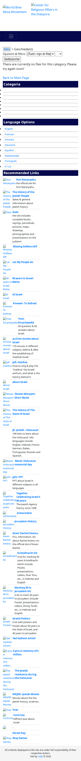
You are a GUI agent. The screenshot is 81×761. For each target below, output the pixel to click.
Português (11, 161)
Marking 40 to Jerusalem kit (23, 589)
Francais (9, 134)
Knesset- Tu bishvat (25, 303)
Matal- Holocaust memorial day (25, 462)
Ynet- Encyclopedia (26, 320)
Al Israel (17, 294)
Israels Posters (21, 618)
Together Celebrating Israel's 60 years (28, 497)
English (9, 128)
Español (9, 150)
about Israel (19, 382)
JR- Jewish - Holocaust (25, 430)
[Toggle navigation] (11, 36)
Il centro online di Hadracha (41, 23)
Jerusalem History (25, 521)
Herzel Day (19, 733)
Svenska (9, 139)
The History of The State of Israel (23, 412)
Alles (7, 49)
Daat (15, 212)
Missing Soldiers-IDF (25, 246)
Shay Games (19, 738)
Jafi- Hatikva (19, 362)
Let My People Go (22, 262)
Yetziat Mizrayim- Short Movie (25, 395)
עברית (8, 166)
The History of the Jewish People (23, 193)
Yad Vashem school (24, 638)
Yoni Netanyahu (26, 179)
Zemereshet (24, 513)
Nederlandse (12, 155)
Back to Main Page (16, 78)
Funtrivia (19, 715)
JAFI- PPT (17, 477)
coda (40, 756)
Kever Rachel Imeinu (25, 533)
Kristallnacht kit (27, 553)
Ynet (15, 709)
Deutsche (10, 145)
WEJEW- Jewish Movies (25, 694)
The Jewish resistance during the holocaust (25, 674)
